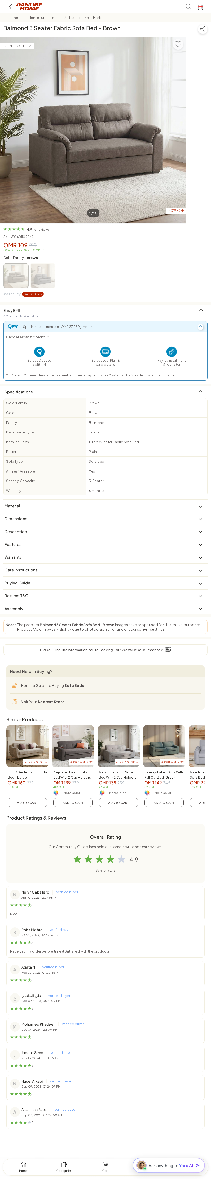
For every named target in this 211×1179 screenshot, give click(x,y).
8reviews (42, 229)
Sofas (69, 17)
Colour (11, 413)
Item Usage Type (20, 432)
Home (13, 17)
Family (11, 422)
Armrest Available (20, 471)
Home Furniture (41, 17)
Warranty (13, 491)
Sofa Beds (93, 17)
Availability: (22, 294)
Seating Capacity (20, 481)
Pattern (12, 452)
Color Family (20, 258)
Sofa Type (14, 461)
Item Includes (17, 442)
